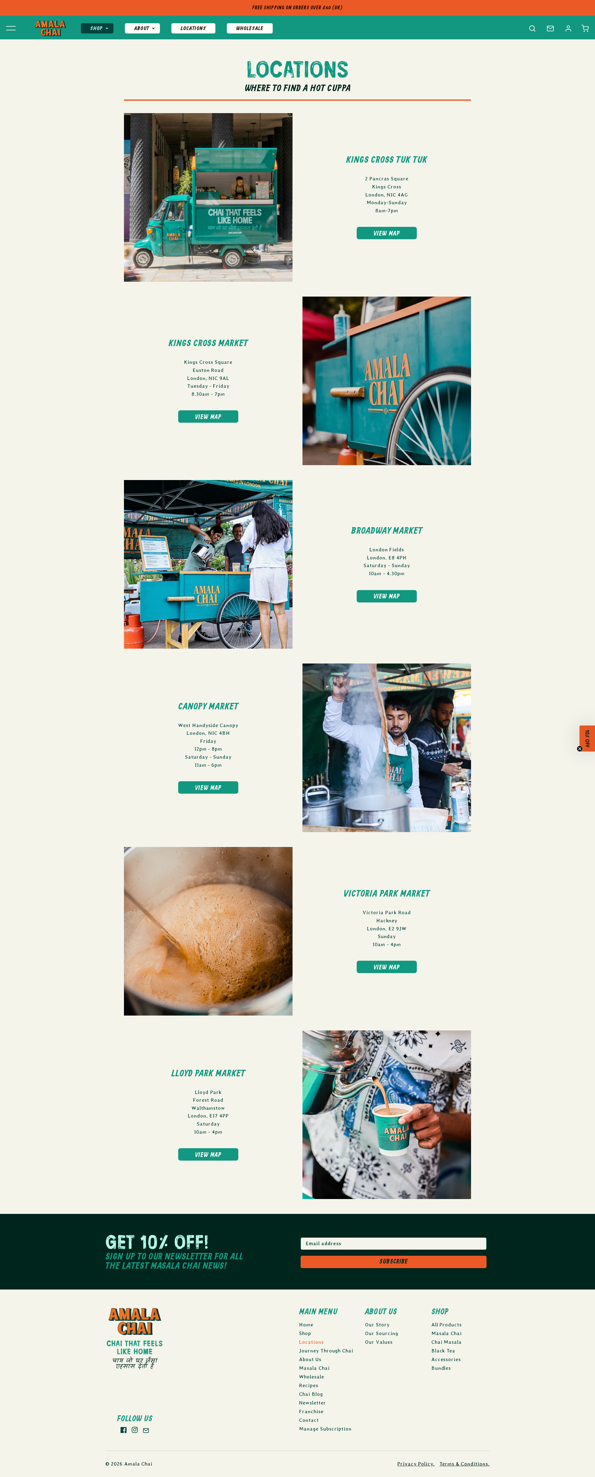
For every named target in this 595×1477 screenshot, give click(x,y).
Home (306, 1325)
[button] (585, 28)
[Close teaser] (580, 751)
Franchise (311, 1411)
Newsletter (312, 1403)
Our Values (379, 1342)
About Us (310, 1359)
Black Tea (443, 1351)
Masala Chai (314, 1368)
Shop (96, 28)
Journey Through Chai (326, 1351)
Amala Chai (138, 1464)
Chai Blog (311, 1394)
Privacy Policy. (415, 1464)
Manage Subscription (325, 1429)
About (141, 28)
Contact (309, 1420)
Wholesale (249, 28)
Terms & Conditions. (464, 1464)
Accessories (446, 1359)
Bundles (441, 1368)
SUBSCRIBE (393, 1262)
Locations (193, 28)
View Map (387, 234)
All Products (446, 1325)
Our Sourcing (381, 1333)
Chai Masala (446, 1342)
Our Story (377, 1325)
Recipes (308, 1385)
